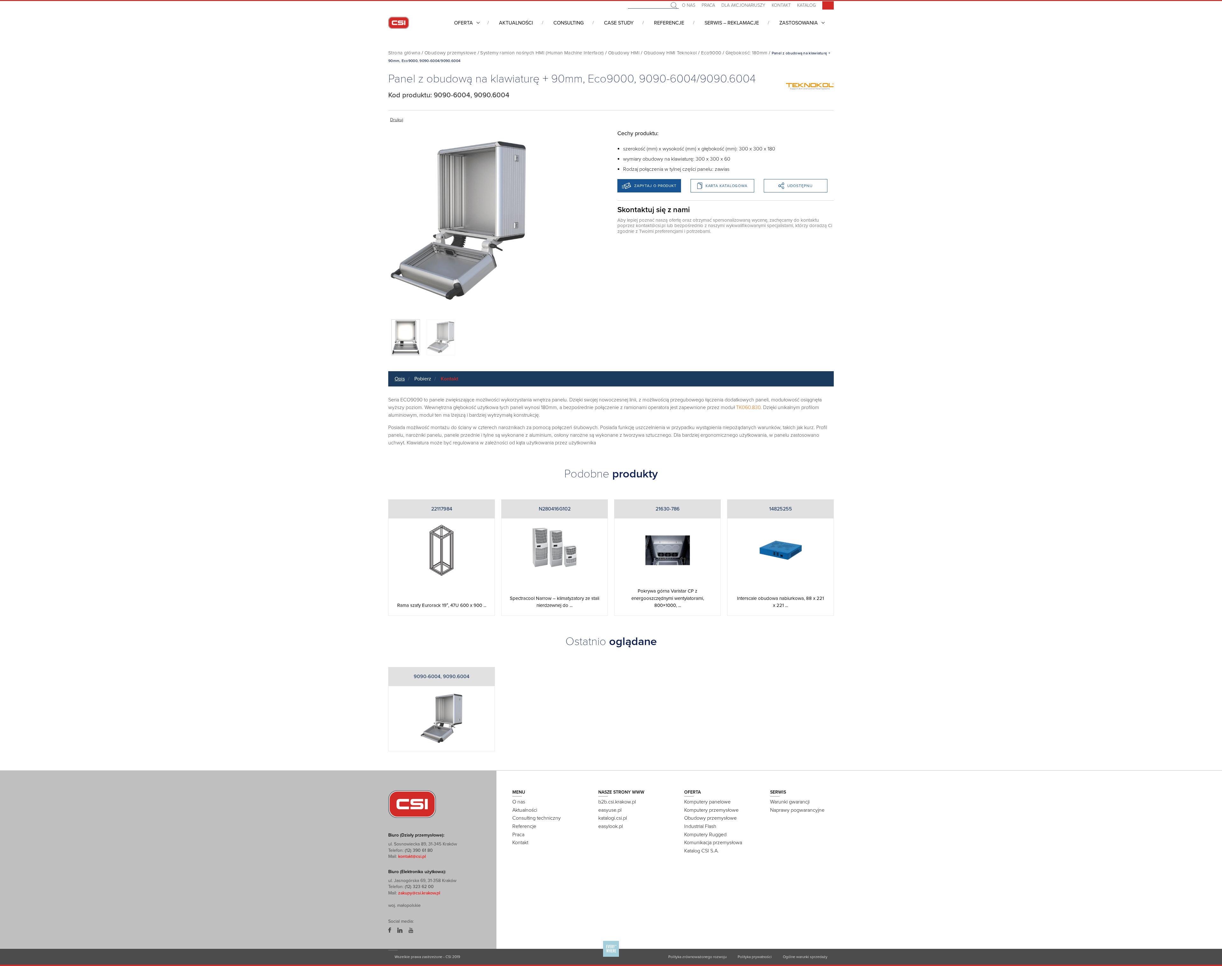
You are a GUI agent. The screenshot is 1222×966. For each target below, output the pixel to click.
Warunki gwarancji (790, 802)
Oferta (463, 23)
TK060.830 (748, 407)
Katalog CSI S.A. (701, 851)
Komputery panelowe (707, 802)
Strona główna (404, 53)
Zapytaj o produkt (655, 186)
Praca (708, 5)
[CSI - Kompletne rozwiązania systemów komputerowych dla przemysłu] (412, 804)
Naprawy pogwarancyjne (797, 810)
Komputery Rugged (705, 834)
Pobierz (422, 379)
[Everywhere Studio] (611, 956)
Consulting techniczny (536, 818)
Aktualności (516, 23)
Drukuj (396, 119)
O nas (688, 5)
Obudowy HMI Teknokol (670, 53)
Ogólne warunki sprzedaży (805, 957)
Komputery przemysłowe (711, 810)
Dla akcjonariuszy (743, 5)
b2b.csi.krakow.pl (617, 802)
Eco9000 (711, 53)
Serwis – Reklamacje (732, 23)
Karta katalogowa (727, 186)
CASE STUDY (619, 23)
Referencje (669, 23)
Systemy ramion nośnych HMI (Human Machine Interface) (542, 53)
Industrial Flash (700, 826)
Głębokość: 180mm (747, 53)
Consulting (568, 23)
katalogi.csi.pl (612, 818)
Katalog (806, 5)
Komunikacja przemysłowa (713, 842)
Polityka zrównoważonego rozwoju (697, 957)
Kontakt (781, 5)
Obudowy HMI (624, 53)
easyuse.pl (610, 810)
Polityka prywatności (755, 957)
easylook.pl (610, 826)
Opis (400, 379)
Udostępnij (800, 186)
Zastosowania (798, 23)
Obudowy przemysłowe (450, 53)
